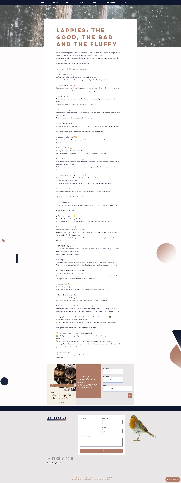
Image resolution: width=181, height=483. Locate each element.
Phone (104, 427)
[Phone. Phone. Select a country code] (105, 431)
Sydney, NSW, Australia (54, 463)
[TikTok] (63, 458)
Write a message (85, 436)
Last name (106, 376)
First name (106, 368)
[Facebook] (53, 458)
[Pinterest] (72, 458)
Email (104, 385)
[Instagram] (49, 458)
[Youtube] (58, 458)
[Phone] (67, 458)
